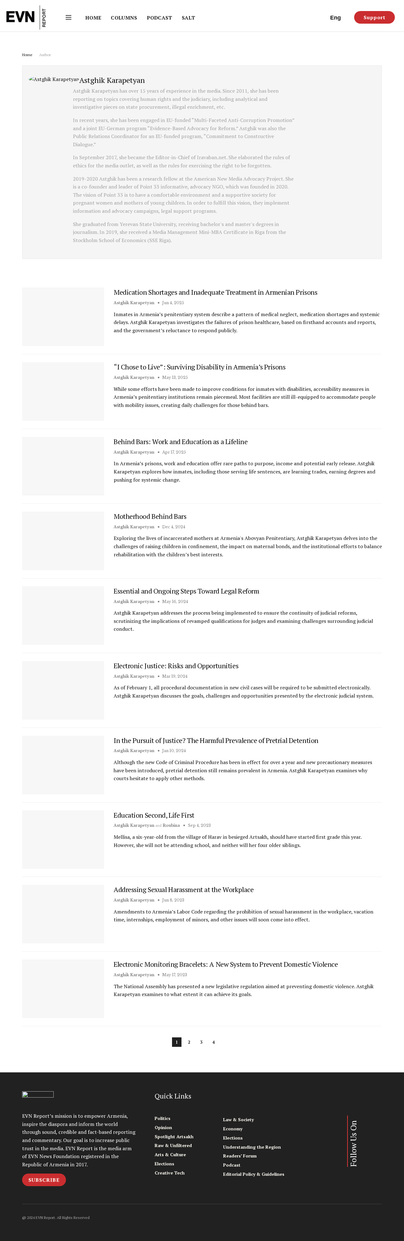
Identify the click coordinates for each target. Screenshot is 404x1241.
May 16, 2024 (174, 601)
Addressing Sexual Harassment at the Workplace (183, 889)
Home (93, 17)
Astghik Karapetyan (134, 302)
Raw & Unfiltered (173, 1145)
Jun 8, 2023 (172, 900)
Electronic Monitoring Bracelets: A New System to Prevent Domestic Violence (226, 964)
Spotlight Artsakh (174, 1137)
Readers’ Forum (240, 1156)
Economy (232, 1129)
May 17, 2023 (174, 974)
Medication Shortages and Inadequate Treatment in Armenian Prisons (215, 292)
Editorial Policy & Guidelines (253, 1174)
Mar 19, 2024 (174, 676)
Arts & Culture (170, 1154)
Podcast (159, 17)
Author (45, 54)
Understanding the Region (252, 1147)
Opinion (163, 1127)
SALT (188, 17)
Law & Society (238, 1119)
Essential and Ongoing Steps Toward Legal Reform (186, 590)
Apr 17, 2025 (173, 452)
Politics (162, 1118)
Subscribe (44, 1179)
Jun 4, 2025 (172, 302)
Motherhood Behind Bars (150, 516)
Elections (164, 1164)
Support (374, 17)
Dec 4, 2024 (173, 527)
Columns (124, 17)
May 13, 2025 (174, 377)
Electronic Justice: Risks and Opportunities (176, 665)
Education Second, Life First (154, 815)
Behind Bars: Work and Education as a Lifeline (180, 441)
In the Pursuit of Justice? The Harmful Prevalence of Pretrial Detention (216, 740)
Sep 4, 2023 (199, 825)
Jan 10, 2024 (173, 750)
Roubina (171, 825)
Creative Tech (170, 1173)
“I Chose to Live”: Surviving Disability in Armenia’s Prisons (200, 366)
